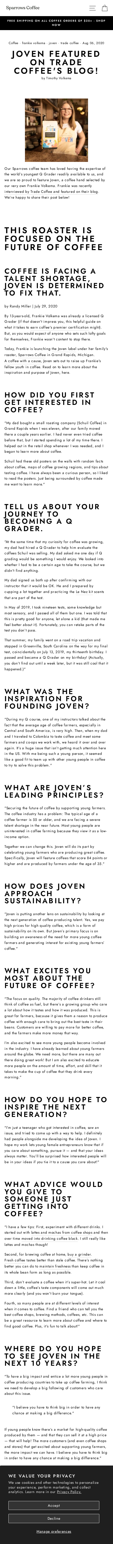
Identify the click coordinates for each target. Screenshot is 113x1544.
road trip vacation (78, 640)
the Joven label (64, 348)
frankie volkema (33, 43)
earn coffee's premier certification (59, 327)
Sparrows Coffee (32, 354)
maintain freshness (54, 1266)
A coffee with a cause (22, 360)
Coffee (13, 43)
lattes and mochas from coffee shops (62, 1232)
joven (53, 43)
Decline (54, 1518)
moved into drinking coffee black (50, 1238)
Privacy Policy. (69, 1491)
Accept (54, 1505)
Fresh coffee (14, 1260)
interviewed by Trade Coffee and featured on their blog (51, 191)
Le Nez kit (84, 591)
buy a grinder (79, 1254)
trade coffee (70, 43)
